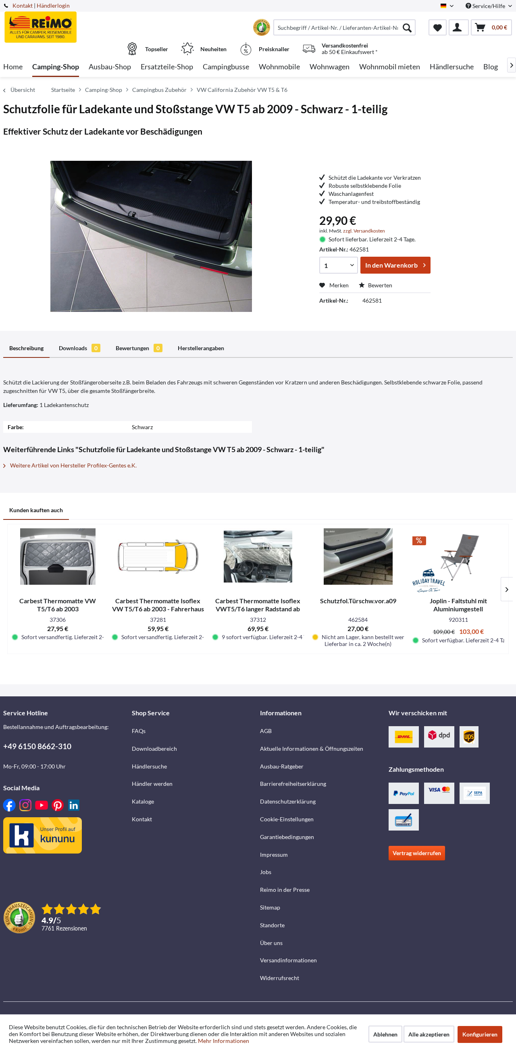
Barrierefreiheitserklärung (293, 783)
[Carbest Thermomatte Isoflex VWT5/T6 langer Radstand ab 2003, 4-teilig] (258, 556)
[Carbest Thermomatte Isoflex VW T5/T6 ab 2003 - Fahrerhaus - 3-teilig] (158, 556)
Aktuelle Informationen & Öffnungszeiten (311, 748)
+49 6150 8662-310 (37, 746)
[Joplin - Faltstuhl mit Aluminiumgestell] (458, 556)
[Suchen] (407, 27)
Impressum (274, 854)
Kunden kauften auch (36, 510)
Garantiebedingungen (287, 836)
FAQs (139, 730)
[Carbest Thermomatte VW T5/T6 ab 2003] (58, 556)
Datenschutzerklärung (288, 801)
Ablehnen (385, 1034)
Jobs (265, 871)
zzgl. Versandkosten (364, 231)
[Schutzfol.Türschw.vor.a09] (358, 556)
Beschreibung (26, 348)
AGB (266, 730)
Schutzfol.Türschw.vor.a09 (358, 600)
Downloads (78, 348)
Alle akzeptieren (428, 1034)
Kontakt (22, 5)
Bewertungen (138, 348)
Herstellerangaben (201, 348)
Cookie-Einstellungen (287, 819)
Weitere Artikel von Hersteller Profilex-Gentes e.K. (73, 465)
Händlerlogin (53, 5)
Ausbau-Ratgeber (282, 766)
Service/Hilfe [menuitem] (488, 5)
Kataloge (143, 801)
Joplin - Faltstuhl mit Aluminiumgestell (458, 605)
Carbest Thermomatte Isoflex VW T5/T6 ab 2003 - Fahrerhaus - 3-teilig (158, 605)
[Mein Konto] (459, 27)
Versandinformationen (288, 960)
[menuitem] (344, 27)
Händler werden (152, 783)
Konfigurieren (479, 1034)
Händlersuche (149, 766)
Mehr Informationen (223, 1040)
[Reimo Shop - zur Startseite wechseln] (66, 23)
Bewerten (379, 285)
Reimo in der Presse (285, 889)
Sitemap (270, 907)
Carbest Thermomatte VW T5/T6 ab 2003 (57, 605)
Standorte (272, 925)
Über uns (271, 942)
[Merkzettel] (438, 27)
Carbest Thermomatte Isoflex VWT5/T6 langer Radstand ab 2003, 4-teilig (257, 605)
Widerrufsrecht (279, 977)
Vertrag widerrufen (417, 852)
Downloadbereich (154, 748)
